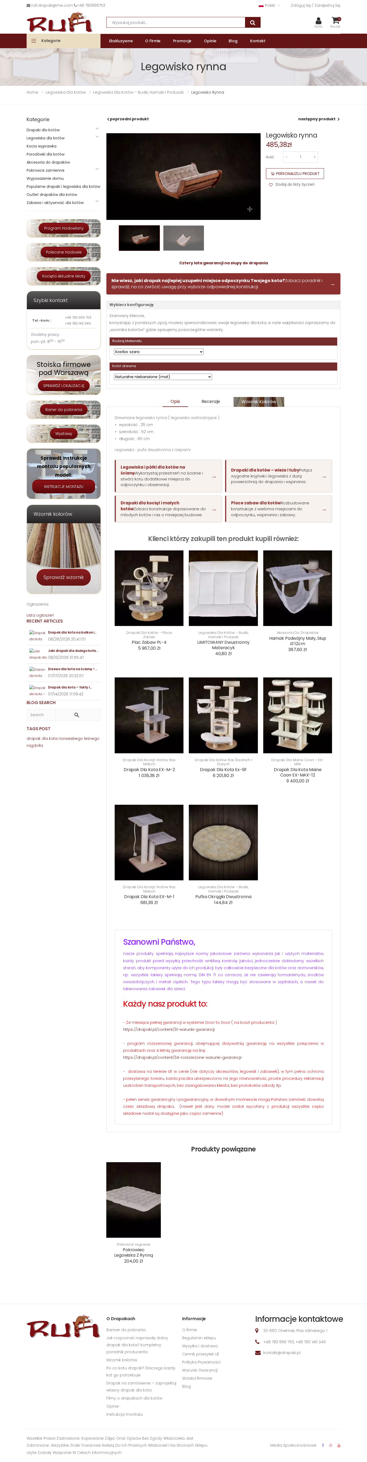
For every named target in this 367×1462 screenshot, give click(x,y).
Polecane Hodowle (64, 252)
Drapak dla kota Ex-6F (223, 770)
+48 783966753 (91, 5)
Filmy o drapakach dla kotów (134, 1398)
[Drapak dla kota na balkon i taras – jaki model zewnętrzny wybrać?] (38, 636)
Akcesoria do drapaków (298, 633)
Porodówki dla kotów (45, 154)
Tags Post (39, 729)
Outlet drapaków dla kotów (52, 194)
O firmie (189, 1330)
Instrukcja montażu (124, 1414)
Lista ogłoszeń (40, 615)
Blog (186, 1386)
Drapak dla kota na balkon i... (72, 632)
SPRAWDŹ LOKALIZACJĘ (63, 385)
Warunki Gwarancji (200, 1370)
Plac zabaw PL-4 (149, 642)
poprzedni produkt (129, 119)
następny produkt (317, 119)
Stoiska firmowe (197, 1378)
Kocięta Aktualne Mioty (63, 276)
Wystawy (63, 433)
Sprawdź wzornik (64, 577)
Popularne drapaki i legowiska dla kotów (63, 186)
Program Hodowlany (64, 228)
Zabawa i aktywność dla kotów (55, 202)
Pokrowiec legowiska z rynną (133, 1252)
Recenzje (211, 401)
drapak (34, 738)
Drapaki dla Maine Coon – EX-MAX (297, 762)
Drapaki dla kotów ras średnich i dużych (223, 762)
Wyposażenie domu (45, 178)
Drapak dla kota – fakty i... (70, 687)
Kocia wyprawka (41, 146)
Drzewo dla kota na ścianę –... (72, 669)
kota (53, 738)
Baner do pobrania (63, 409)
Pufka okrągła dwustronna (223, 897)
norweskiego (71, 738)
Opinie (112, 1406)
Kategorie (50, 40)
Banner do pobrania (126, 1330)
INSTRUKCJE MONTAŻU (63, 486)
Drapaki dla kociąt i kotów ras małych (149, 762)
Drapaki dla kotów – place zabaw (149, 635)
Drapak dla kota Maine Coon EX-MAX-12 (298, 772)
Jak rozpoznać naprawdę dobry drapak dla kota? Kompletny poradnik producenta (137, 1345)
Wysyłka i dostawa (200, 1346)
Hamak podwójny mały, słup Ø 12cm (297, 641)
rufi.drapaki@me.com (52, 5)
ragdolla (35, 745)
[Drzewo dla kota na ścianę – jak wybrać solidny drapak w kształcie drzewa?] (38, 673)
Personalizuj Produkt (298, 173)
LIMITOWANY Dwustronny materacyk (223, 645)
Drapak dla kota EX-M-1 (149, 897)
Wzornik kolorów (259, 402)
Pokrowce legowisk (133, 1244)
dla (45, 738)
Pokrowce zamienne (45, 170)
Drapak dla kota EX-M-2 (149, 770)
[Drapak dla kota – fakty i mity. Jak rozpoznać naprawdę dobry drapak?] (38, 691)
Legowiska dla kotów (45, 138)
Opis (175, 401)
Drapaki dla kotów (43, 130)
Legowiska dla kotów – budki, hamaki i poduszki (223, 635)
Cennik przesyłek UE (200, 1354)
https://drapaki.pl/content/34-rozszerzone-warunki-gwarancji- (183, 1057)
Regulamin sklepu (199, 1338)
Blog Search (41, 703)
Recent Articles (45, 621)
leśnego (91, 738)
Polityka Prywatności (201, 1362)
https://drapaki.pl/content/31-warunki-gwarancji (169, 1029)
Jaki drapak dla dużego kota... (73, 650)
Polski (270, 5)
